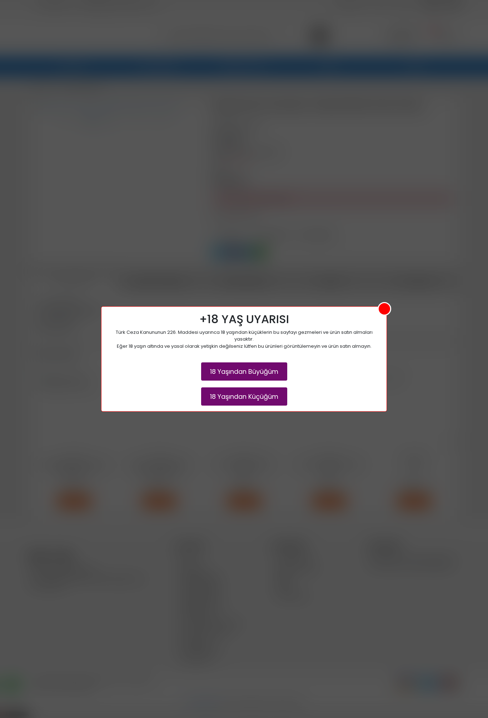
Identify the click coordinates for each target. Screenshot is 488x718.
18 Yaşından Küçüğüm (244, 396)
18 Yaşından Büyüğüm (244, 371)
